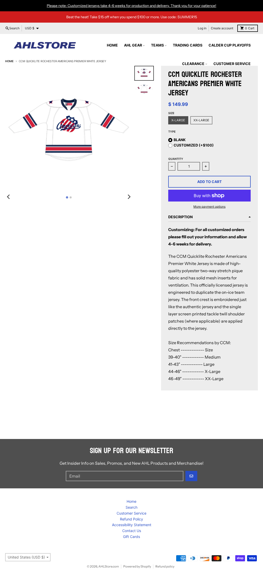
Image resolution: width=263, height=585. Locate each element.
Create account (222, 28)
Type (172, 131)
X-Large (178, 120)
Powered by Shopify (137, 566)
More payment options (209, 206)
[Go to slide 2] (71, 197)
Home (9, 61)
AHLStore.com (108, 566)
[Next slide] (128, 196)
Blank (180, 140)
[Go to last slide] (8, 196)
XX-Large (201, 120)
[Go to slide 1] (67, 197)
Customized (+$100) (194, 145)
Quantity (175, 159)
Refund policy (164, 566)
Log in (202, 28)
